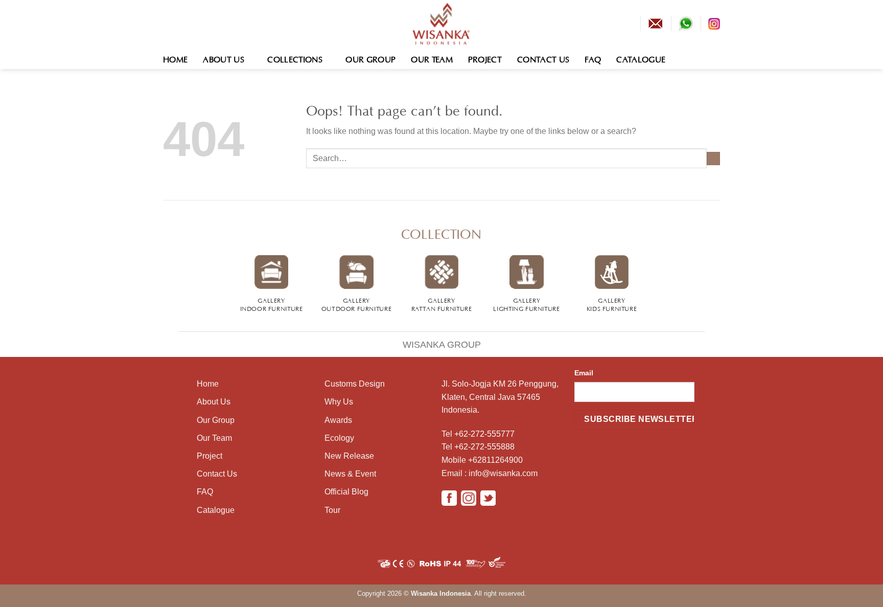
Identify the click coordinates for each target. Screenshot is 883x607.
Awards (338, 420)
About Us (223, 58)
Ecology (339, 438)
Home (175, 58)
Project (485, 58)
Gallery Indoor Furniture (271, 303)
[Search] (715, 58)
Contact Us (543, 58)
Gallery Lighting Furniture (526, 303)
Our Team (432, 58)
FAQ (593, 58)
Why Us (338, 401)
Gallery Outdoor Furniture (356, 303)
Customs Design (354, 383)
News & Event (350, 473)
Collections (294, 58)
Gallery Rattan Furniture (441, 303)
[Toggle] (167, 337)
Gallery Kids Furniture (612, 303)
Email (583, 373)
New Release (349, 456)
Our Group (370, 58)
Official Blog (346, 491)
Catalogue (640, 58)
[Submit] (713, 158)
